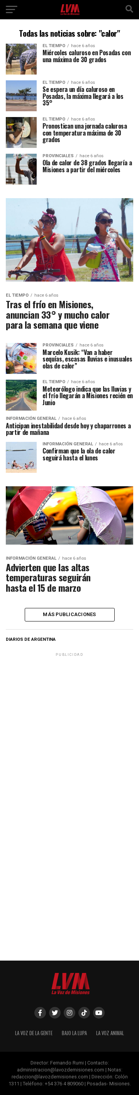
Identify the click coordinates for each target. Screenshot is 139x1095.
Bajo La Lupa (74, 1033)
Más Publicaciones (69, 614)
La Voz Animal (110, 1033)
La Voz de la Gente (34, 1033)
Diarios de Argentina (31, 639)
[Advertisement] (69, 727)
